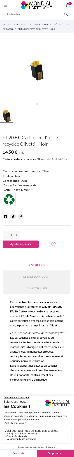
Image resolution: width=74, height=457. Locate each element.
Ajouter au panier (20, 244)
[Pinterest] (21, 216)
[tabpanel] (37, 70)
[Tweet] (13, 216)
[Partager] (5, 216)
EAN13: (7, 189)
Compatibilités (36, 288)
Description (36, 265)
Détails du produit (36, 276)
